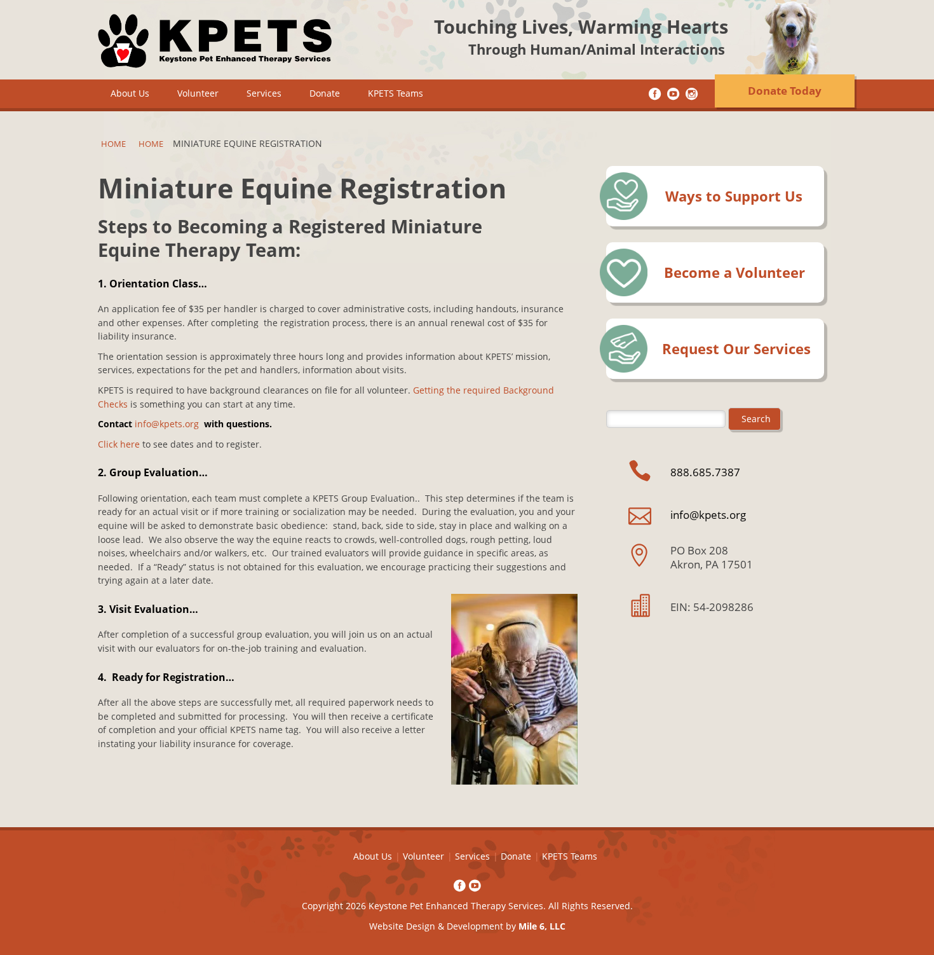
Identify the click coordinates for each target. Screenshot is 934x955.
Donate (324, 93)
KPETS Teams (395, 93)
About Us (130, 93)
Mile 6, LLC (541, 926)
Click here (120, 444)
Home (113, 144)
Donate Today (785, 90)
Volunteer (198, 93)
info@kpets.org (167, 424)
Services (264, 93)
